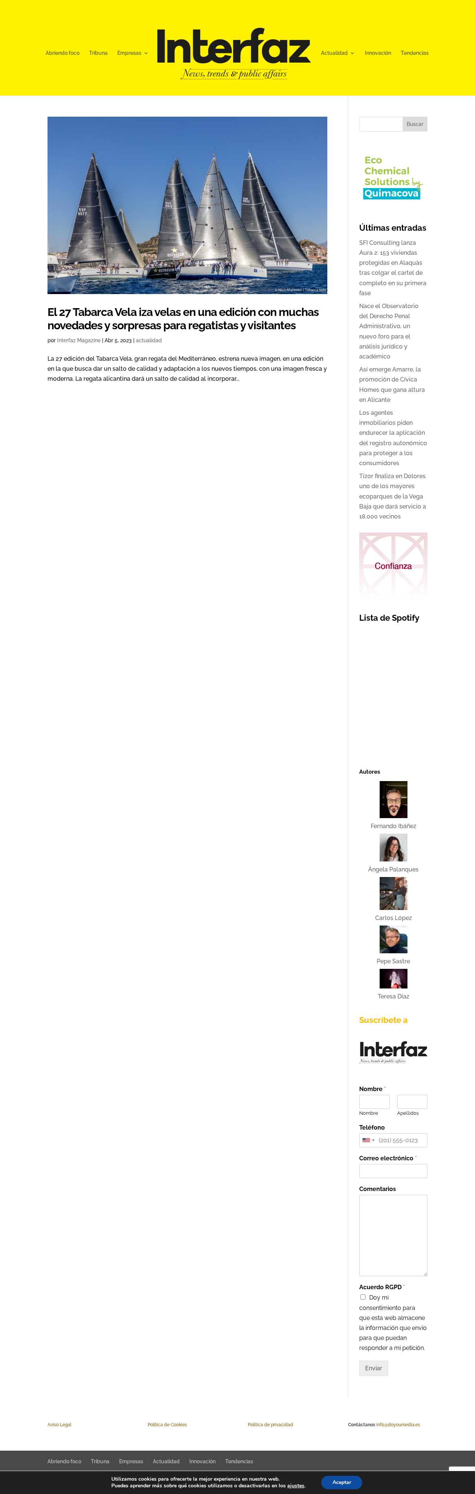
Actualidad (334, 53)
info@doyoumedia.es (398, 1424)
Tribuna (98, 53)
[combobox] (368, 1140)
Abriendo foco (62, 53)
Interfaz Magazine (79, 340)
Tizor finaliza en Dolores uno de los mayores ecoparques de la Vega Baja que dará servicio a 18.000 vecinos (392, 496)
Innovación (378, 53)
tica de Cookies (171, 1424)
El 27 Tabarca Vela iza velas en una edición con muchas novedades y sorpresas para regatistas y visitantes (183, 318)
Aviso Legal (59, 1424)
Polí (151, 1424)
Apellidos (408, 1113)
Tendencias (415, 53)
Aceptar (341, 1482)
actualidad (149, 340)
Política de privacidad (270, 1424)
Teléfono (372, 1127)
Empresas (129, 53)
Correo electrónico (388, 1158)
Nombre (372, 1089)
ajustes (295, 1486)
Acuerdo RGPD (382, 1287)
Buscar (415, 124)
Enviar (373, 1368)
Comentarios (377, 1189)
